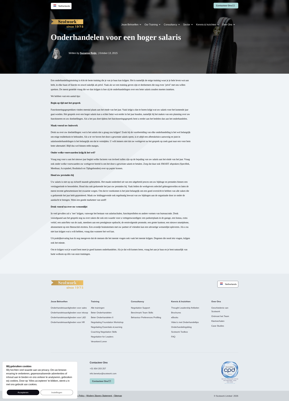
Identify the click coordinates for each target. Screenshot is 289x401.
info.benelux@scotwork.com (103, 373)
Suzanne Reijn (88, 53)
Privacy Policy (78, 395)
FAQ (173, 336)
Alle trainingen (97, 308)
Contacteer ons (224, 5)
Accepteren (23, 392)
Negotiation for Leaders (102, 336)
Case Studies (217, 326)
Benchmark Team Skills (142, 312)
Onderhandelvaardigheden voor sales (69, 308)
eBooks (174, 317)
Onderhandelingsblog (181, 327)
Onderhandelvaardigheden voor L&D (68, 317)
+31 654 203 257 (98, 368)
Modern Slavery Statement (100, 395)
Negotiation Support (140, 308)
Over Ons (227, 24)
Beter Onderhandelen (101, 312)
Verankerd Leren (99, 341)
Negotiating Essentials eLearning (106, 327)
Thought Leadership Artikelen (185, 308)
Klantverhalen (217, 321)
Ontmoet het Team (220, 316)
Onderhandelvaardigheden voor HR (68, 322)
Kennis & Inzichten (206, 24)
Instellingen (56, 392)
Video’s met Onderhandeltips (185, 322)
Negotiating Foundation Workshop (107, 322)
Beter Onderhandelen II (102, 317)
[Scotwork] (67, 284)
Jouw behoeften (129, 24)
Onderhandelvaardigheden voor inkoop (69, 312)
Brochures (176, 312)
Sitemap (118, 395)
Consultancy (170, 24)
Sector (186, 24)
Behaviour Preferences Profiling (146, 317)
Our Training (151, 24)
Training (95, 301)
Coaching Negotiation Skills (104, 332)
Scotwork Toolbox (179, 332)
